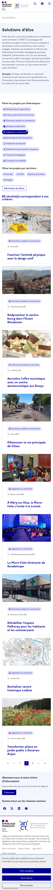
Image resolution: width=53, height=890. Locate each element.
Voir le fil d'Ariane (8, 17)
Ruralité (20, 174)
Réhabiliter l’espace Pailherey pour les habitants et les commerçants (26, 626)
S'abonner (9, 792)
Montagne (8, 180)
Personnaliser (26, 885)
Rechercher (35, 3)
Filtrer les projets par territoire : (19, 168)
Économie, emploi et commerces (20, 120)
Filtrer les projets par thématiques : (21, 103)
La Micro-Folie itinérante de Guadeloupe (26, 564)
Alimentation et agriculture (18, 109)
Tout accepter (27, 870)
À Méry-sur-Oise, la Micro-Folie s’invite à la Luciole (25, 504)
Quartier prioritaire (36, 174)
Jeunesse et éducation (15, 126)
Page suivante (39, 763)
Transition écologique (15, 155)
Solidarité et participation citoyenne (22, 149)
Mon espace (42, 3)
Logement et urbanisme (16, 132)
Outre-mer (8, 174)
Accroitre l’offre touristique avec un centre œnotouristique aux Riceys (26, 382)
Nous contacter (9, 848)
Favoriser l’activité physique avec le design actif (26, 257)
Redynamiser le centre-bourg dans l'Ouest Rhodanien (23, 318)
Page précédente (14, 763)
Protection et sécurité (15, 143)
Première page (8, 763)
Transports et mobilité (15, 160)
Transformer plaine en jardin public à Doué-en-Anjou (23, 750)
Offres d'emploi (9, 853)
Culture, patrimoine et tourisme (20, 115)
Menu (49, 3)
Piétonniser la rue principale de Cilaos (26, 444)
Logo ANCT (37, 848)
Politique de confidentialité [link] (10, 888)
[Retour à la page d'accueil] (22, 6)
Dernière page (45, 763)
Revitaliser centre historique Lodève (19, 688)
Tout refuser (27, 878)
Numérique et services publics (19, 137)
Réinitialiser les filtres (14, 188)
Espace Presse (24, 848)
